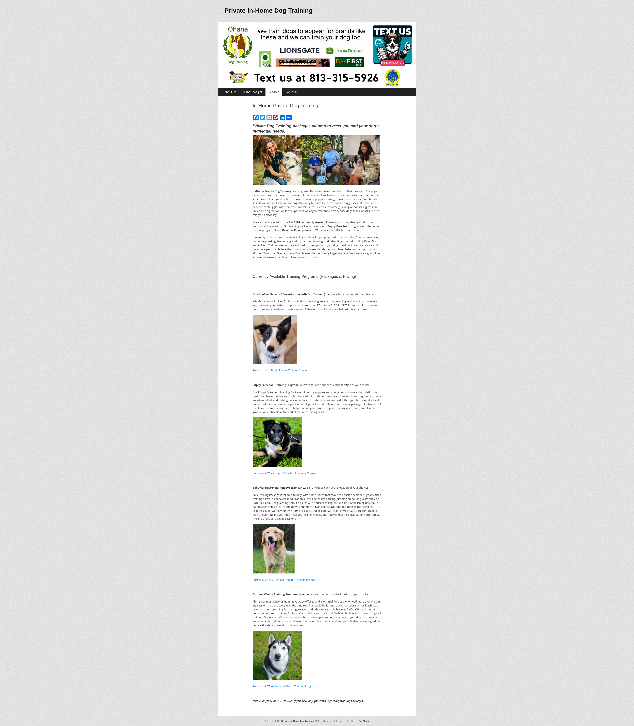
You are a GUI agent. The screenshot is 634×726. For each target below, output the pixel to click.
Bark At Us (292, 92)
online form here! (307, 257)
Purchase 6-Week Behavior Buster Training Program (285, 580)
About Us (230, 92)
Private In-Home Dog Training (269, 10)
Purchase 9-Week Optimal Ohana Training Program (284, 686)
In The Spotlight (252, 92)
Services (274, 92)
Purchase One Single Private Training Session (281, 370)
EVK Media (364, 721)
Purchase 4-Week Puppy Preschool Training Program (285, 473)
